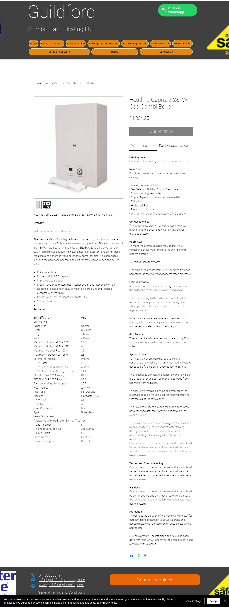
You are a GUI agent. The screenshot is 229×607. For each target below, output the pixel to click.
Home (37, 83)
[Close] (225, 601)
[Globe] (33, 585)
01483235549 (49, 575)
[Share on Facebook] (132, 556)
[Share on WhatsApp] (138, 556)
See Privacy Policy (106, 602)
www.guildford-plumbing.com (61, 585)
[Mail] (33, 579)
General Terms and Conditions (61, 592)
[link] (143, 145)
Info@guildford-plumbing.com (62, 580)
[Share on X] (145, 556)
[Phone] (33, 575)
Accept (213, 601)
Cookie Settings (192, 601)
